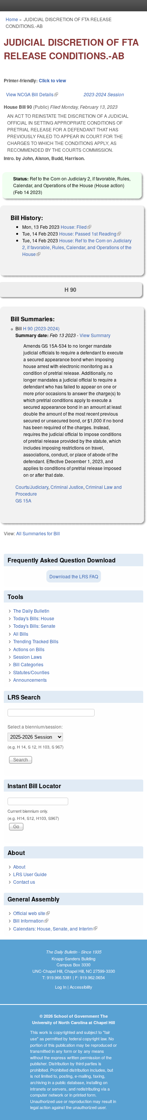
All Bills (20, 633)
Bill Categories (28, 664)
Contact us (24, 881)
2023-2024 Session (104, 94)
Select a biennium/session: (35, 726)
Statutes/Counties (31, 672)
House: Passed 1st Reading (90, 233)
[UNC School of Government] (72, 5)
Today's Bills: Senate (34, 625)
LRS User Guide (30, 874)
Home (12, 19)
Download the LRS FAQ (73, 576)
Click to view (52, 80)
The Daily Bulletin (31, 610)
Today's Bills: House (33, 618)
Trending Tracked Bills (35, 641)
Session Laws (27, 656)
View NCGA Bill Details (32, 94)
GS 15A (23, 500)
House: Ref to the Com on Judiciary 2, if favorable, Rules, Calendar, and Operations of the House (77, 247)
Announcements (30, 679)
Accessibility (81, 987)
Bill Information (30, 920)
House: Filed (76, 226)
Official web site (31, 913)
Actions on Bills (28, 649)
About (19, 866)
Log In (60, 987)
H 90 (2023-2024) (41, 328)
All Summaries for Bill (38, 533)
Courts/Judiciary (31, 487)
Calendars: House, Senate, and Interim (55, 928)
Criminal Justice (67, 487)
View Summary (95, 335)
